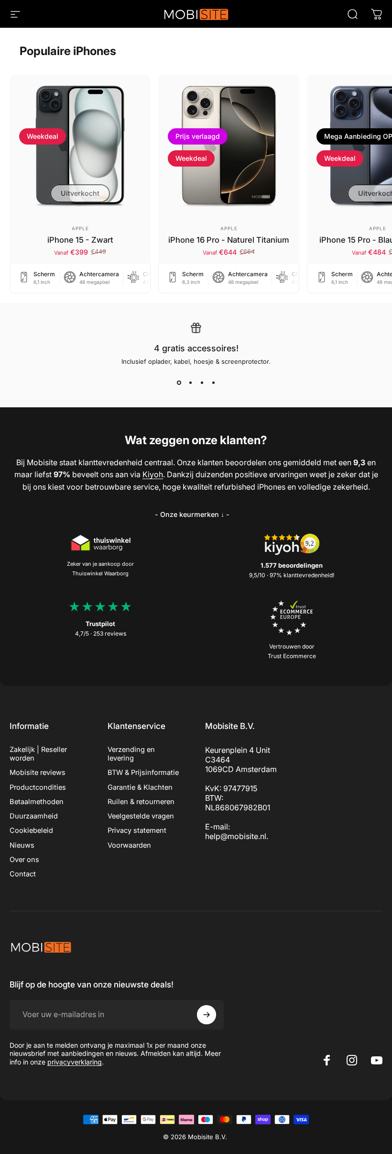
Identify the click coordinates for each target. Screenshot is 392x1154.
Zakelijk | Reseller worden (38, 753)
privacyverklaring (74, 1062)
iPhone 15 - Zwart (80, 240)
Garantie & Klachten (140, 787)
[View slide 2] (190, 382)
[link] (192, 515)
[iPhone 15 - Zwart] (80, 145)
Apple (80, 228)
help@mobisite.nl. (236, 836)
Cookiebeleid (31, 830)
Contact (23, 874)
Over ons (24, 859)
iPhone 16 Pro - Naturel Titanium (228, 240)
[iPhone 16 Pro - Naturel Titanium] (228, 145)
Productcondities (38, 787)
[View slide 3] (201, 382)
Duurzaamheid (34, 816)
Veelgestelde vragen (141, 816)
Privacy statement (137, 830)
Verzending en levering (131, 753)
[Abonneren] (206, 1014)
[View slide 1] (179, 382)
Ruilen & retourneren (141, 801)
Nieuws (22, 845)
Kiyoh (152, 474)
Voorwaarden (129, 845)
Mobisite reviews (37, 772)
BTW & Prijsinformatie (143, 772)
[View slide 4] (213, 382)
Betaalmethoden (37, 801)
